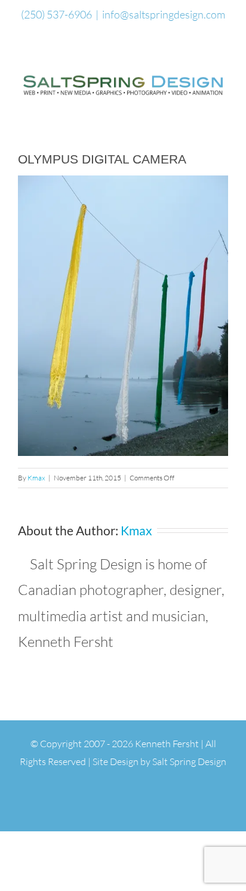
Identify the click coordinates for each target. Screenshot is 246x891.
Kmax (36, 477)
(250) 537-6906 (56, 14)
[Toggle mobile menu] (223, 106)
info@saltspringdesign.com (163, 14)
